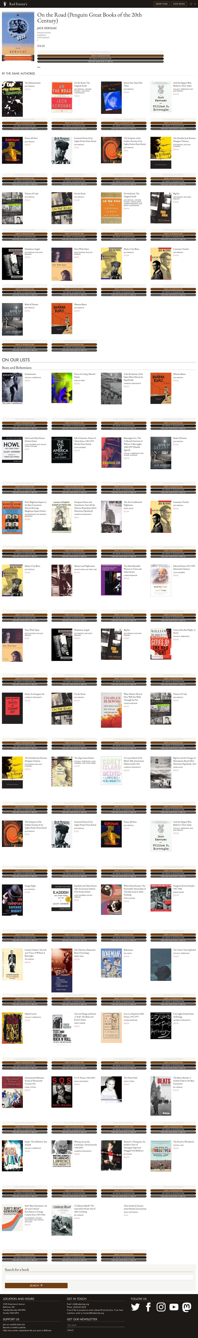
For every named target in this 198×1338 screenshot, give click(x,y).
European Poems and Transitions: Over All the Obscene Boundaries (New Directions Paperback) (85, 506)
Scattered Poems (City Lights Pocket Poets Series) (85, 140)
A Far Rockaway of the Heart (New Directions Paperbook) (133, 377)
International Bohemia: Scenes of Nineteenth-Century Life (34, 1080)
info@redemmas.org (80, 1304)
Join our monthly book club (14, 1324)
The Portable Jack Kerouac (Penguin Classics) (184, 140)
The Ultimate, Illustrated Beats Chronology (84, 951)
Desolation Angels (32, 249)
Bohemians (128, 949)
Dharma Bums (80, 304)
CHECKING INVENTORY (100, 52)
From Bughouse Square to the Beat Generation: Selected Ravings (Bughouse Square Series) (35, 506)
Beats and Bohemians (17, 367)
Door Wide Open (81, 249)
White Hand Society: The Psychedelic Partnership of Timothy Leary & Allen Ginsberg (135, 890)
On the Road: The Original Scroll (82, 84)
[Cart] (190, 4)
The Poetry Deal (130, 1077)
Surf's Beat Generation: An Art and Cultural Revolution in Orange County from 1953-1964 (36, 1210)
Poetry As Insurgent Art (34, 694)
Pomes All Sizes (31, 138)
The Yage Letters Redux (84, 757)
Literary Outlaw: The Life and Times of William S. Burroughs (36, 952)
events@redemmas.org (94, 1313)
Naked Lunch (30, 1013)
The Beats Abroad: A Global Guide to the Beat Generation (183, 1080)
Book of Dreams (31, 304)
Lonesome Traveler (181, 249)
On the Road (79, 193)
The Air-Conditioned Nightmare (133, 503)
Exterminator (30, 374)
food (161, 4)
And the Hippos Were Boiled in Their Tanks (182, 84)
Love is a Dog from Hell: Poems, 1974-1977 (134, 1015)
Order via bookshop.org (100, 56)
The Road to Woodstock (183, 1141)
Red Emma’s (18, 3)
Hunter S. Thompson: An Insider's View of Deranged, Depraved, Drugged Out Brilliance (134, 1146)
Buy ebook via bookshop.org (100, 59)
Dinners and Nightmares (84, 566)
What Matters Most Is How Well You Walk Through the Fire (133, 697)
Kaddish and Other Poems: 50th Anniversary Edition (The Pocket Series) (85, 888)
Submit (70, 1330)
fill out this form (106, 1310)
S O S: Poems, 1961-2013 (84, 1077)
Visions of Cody (31, 193)
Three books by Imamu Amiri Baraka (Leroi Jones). (135, 1207)
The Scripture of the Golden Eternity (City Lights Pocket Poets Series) (135, 141)
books (179, 4)
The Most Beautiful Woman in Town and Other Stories (133, 569)
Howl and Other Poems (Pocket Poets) (35, 439)
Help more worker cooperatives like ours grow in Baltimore (27, 1330)
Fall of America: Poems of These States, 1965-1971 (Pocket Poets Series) (85, 441)
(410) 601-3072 (79, 1307)
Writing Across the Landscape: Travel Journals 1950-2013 (85, 1144)
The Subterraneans (32, 82)
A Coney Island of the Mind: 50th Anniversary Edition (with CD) (134, 760)
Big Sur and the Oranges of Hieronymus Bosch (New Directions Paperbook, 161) (184, 760)
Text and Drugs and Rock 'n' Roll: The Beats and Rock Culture (85, 1016)
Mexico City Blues (131, 249)
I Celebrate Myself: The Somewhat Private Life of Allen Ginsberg (84, 1208)
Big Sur (176, 193)
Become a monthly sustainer (14, 1327)
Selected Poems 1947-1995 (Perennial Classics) (184, 567)
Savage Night (30, 885)
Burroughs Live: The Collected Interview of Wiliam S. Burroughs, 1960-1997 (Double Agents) (133, 444)
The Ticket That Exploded (184, 949)
